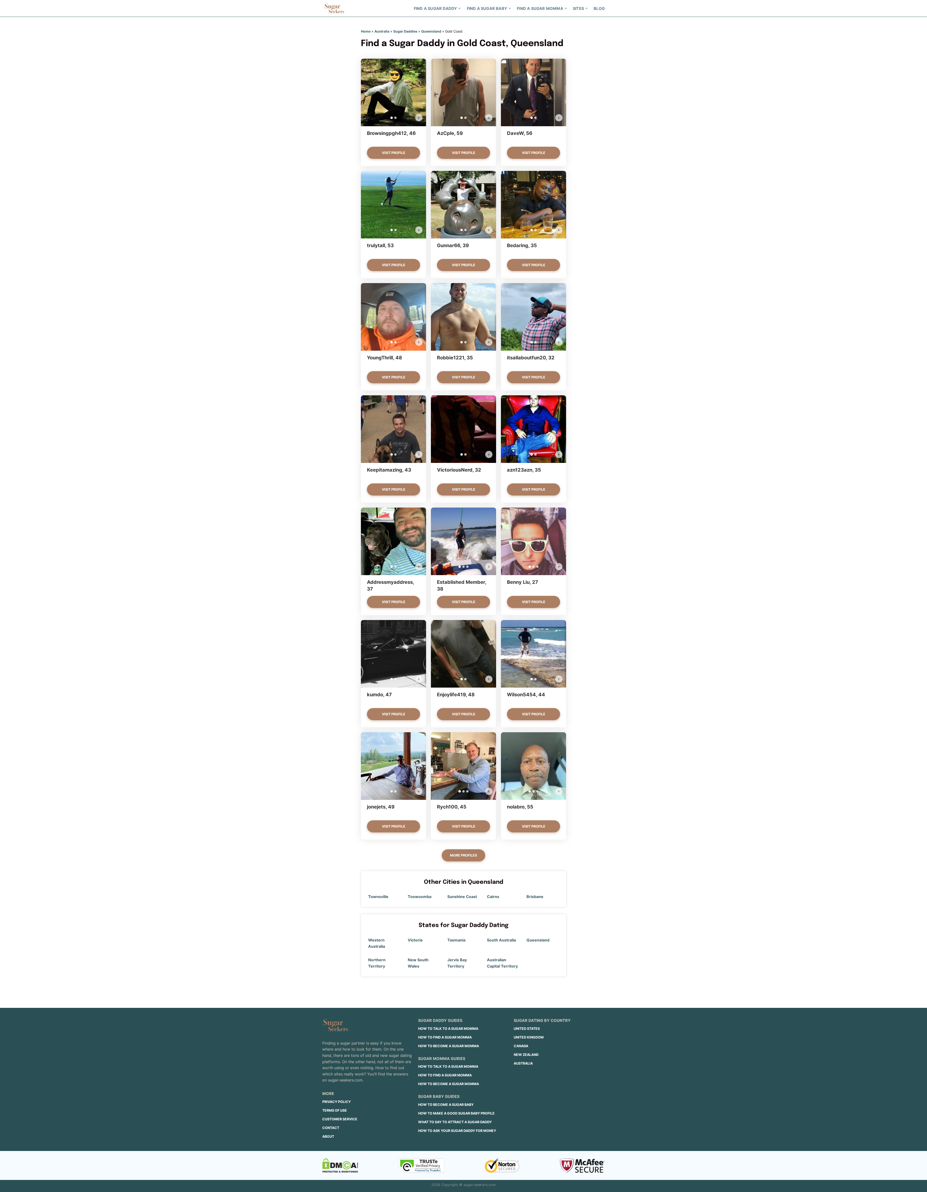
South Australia (501, 940)
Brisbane (535, 896)
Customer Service (339, 1119)
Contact (330, 1128)
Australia (381, 31)
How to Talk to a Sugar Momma (448, 1028)
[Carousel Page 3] (467, 566)
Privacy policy (336, 1102)
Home (366, 31)
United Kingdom (529, 1037)
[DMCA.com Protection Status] (340, 1165)
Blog (599, 8)
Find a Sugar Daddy (435, 8)
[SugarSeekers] (334, 8)
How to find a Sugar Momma (445, 1037)
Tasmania (456, 940)
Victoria (415, 940)
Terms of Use (334, 1110)
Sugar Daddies (405, 31)
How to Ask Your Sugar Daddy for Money (457, 1131)
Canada (521, 1046)
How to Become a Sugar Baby (446, 1104)
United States (527, 1028)
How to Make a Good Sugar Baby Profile (456, 1113)
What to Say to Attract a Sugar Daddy (455, 1122)
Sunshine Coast (462, 896)
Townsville (378, 896)
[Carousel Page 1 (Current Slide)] (391, 118)
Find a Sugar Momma (540, 8)
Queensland (431, 31)
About (328, 1136)
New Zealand (526, 1055)
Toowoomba (419, 896)
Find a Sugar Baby (487, 8)
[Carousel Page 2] (395, 118)
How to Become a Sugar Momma (448, 1046)
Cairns (493, 896)
